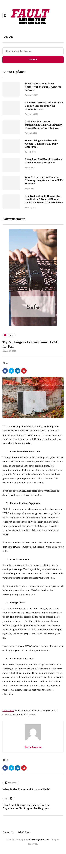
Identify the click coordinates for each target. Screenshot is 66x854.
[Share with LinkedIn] (17, 371)
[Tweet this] (11, 371)
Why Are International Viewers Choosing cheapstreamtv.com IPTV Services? (44, 180)
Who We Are (24, 832)
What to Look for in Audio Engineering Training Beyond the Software (43, 86)
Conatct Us (7, 832)
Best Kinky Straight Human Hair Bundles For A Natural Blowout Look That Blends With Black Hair (44, 199)
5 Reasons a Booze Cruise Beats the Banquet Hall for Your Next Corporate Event (44, 105)
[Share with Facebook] (5, 371)
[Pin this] (24, 371)
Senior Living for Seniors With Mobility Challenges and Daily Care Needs (41, 143)
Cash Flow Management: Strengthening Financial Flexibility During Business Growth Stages (43, 124)
